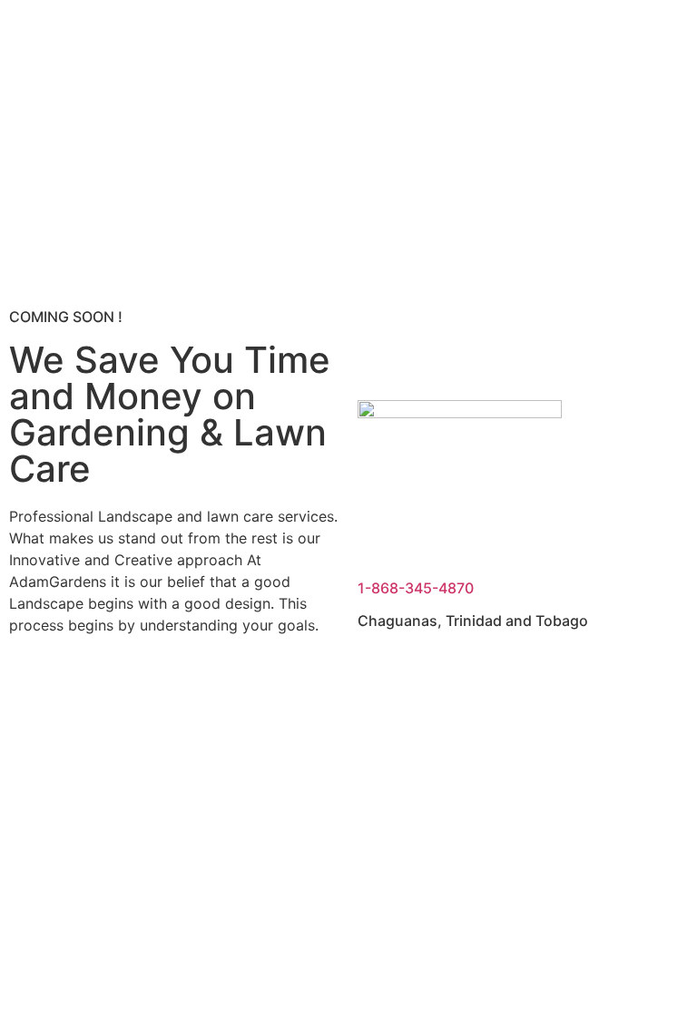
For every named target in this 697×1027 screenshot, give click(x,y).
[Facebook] (31, 689)
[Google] (181, 689)
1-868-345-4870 (416, 588)
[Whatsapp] (231, 689)
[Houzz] (131, 689)
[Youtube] (81, 689)
